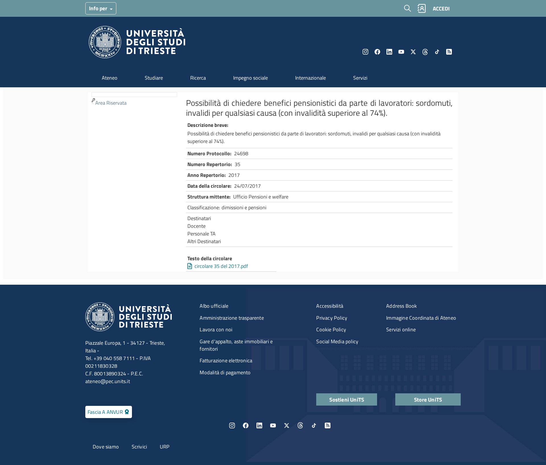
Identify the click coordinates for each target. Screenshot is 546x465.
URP (165, 446)
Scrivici (139, 446)
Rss (449, 51)
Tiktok (437, 51)
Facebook (377, 51)
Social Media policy (337, 341)
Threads (425, 51)
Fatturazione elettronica (226, 360)
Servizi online (401, 329)
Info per (98, 8)
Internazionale (310, 78)
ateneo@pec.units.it (107, 381)
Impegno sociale (250, 78)
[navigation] (134, 100)
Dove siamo (106, 446)
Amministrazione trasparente (232, 318)
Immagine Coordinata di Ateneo (421, 318)
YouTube (401, 51)
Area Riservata (111, 103)
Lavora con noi (216, 329)
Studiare (154, 78)
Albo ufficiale (214, 306)
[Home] (137, 43)
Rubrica (421, 8)
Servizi (360, 78)
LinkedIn (389, 51)
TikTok (313, 425)
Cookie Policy (331, 329)
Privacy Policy (331, 318)
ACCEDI (441, 8)
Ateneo (109, 78)
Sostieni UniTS (346, 399)
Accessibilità (329, 306)
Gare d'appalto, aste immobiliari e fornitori (236, 345)
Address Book (401, 306)
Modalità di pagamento (225, 372)
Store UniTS (428, 399)
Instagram (365, 51)
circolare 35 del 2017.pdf (221, 266)
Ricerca (198, 78)
